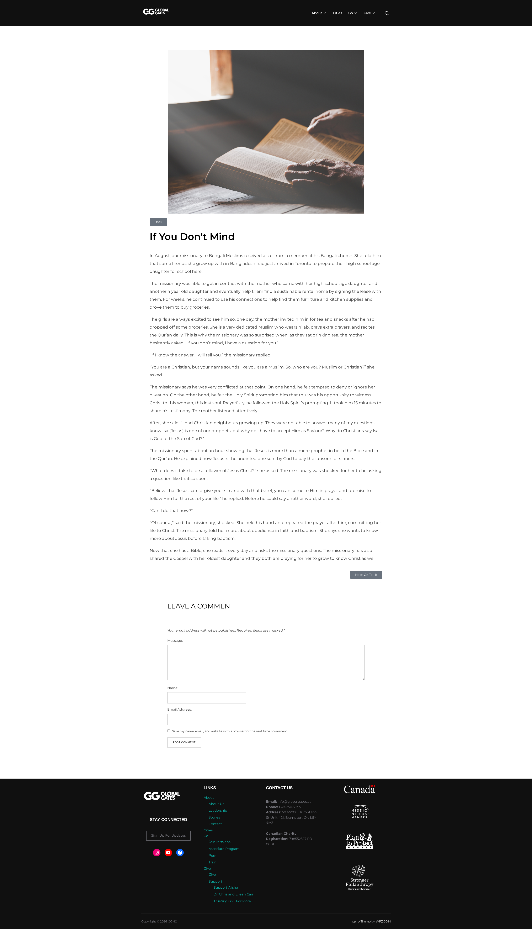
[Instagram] (156, 852)
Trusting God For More (232, 901)
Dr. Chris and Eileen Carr (233, 894)
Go (350, 13)
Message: (175, 641)
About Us (216, 804)
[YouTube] (168, 852)
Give (367, 13)
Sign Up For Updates (168, 835)
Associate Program (224, 849)
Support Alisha (226, 887)
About (317, 13)
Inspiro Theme (360, 921)
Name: (172, 688)
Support (215, 881)
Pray (212, 855)
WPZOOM (383, 921)
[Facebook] (180, 852)
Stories (214, 817)
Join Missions (219, 842)
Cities (337, 13)
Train (213, 862)
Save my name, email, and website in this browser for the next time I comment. (230, 731)
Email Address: (179, 709)
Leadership (218, 810)
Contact (215, 824)
